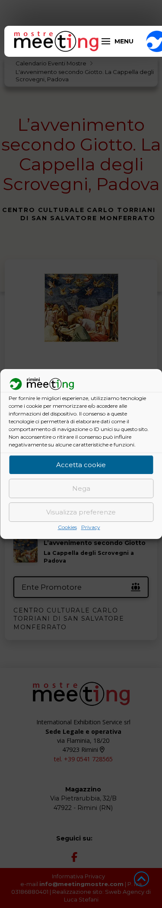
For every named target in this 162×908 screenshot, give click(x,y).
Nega (81, 488)
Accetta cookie (81, 465)
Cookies (67, 527)
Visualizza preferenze (81, 512)
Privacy (90, 527)
